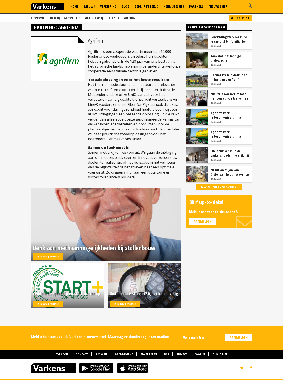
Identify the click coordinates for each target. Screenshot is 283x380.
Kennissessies (174, 6)
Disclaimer (220, 354)
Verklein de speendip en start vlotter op (66, 294)
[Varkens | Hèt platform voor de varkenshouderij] (47, 7)
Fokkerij (54, 18)
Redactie (101, 354)
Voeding (129, 18)
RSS (166, 354)
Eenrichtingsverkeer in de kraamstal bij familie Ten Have (229, 39)
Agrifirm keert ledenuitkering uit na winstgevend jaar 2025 (227, 115)
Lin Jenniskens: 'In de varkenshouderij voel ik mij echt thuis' (230, 153)
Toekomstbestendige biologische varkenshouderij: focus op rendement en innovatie (229, 58)
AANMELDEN (239, 337)
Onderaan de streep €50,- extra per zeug (144, 294)
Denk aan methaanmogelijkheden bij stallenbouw (94, 248)
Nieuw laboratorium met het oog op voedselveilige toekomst (229, 96)
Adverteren (149, 354)
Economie (37, 18)
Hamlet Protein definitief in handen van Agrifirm (229, 77)
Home (74, 6)
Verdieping (108, 6)
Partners (196, 6)
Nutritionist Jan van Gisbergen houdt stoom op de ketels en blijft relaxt (230, 172)
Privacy (182, 354)
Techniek (113, 18)
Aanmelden (203, 221)
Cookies (199, 354)
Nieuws (89, 6)
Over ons (61, 354)
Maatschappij (93, 18)
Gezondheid (72, 18)
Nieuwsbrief (218, 6)
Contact (82, 354)
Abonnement (240, 18)
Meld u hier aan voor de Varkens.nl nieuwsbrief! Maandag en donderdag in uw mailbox (100, 336)
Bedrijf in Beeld (146, 6)
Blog (125, 6)
